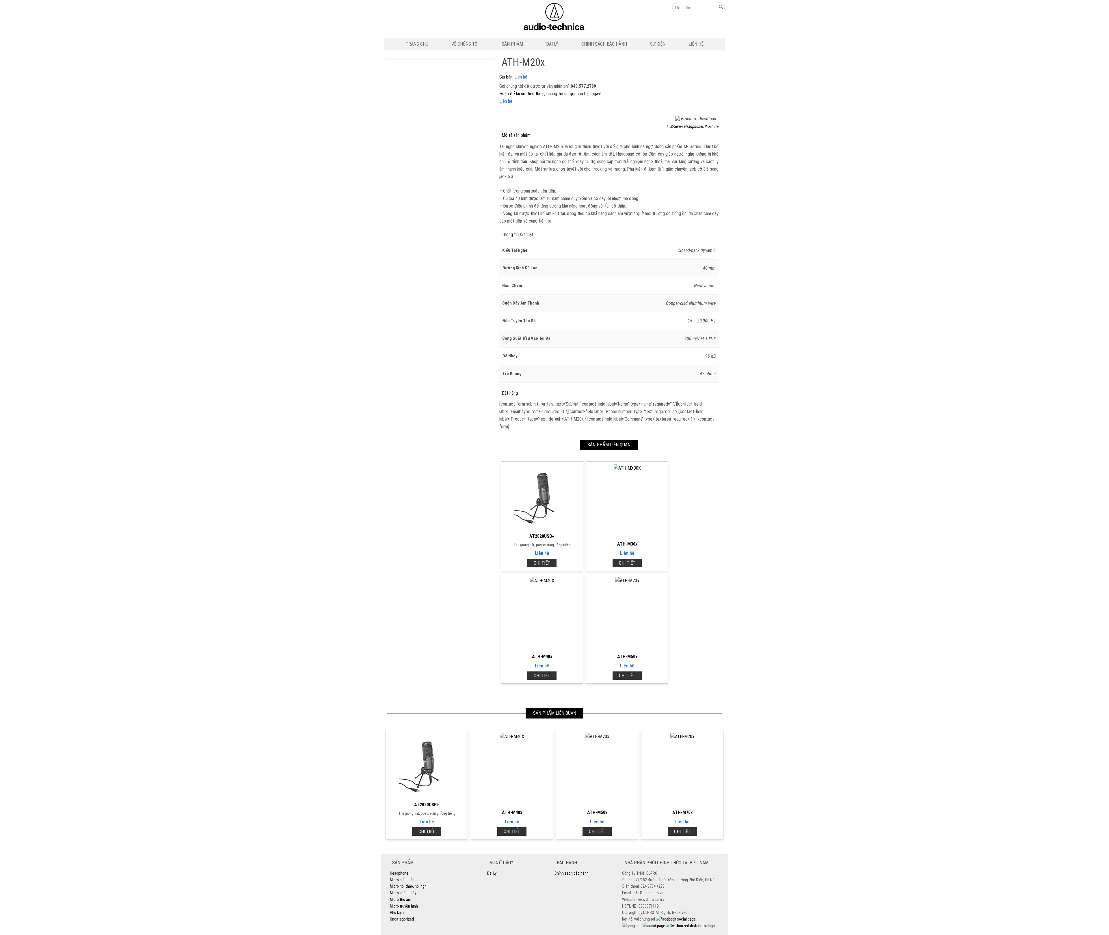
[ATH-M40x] (542, 580)
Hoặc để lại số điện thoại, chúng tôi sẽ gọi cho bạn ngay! (550, 93)
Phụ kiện (397, 912)
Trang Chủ (417, 44)
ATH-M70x (682, 812)
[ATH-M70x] (682, 736)
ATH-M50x (627, 656)
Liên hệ (520, 77)
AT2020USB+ (541, 536)
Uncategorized (402, 919)
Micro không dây (403, 893)
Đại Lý (552, 44)
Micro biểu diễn (402, 880)
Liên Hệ (696, 44)
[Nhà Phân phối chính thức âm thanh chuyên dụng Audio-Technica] (555, 18)
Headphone (399, 873)
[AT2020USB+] (542, 527)
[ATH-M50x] (627, 580)
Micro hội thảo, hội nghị (408, 886)
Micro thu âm (400, 899)
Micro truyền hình (404, 906)
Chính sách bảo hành (604, 44)
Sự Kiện (657, 44)
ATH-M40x (542, 656)
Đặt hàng (510, 393)
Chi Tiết (542, 563)
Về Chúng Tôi (465, 44)
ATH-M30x (627, 544)
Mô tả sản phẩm (516, 135)
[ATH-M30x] (627, 468)
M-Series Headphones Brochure (694, 126)
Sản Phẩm (512, 44)
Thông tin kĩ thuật (517, 234)
